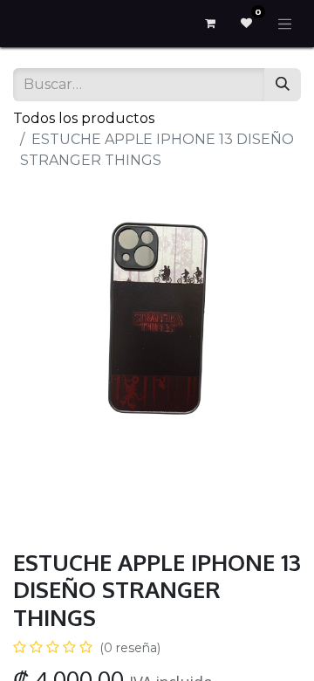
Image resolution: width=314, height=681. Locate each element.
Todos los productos (83, 118)
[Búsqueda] (282, 84)
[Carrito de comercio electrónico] (210, 23)
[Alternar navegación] (285, 23)
